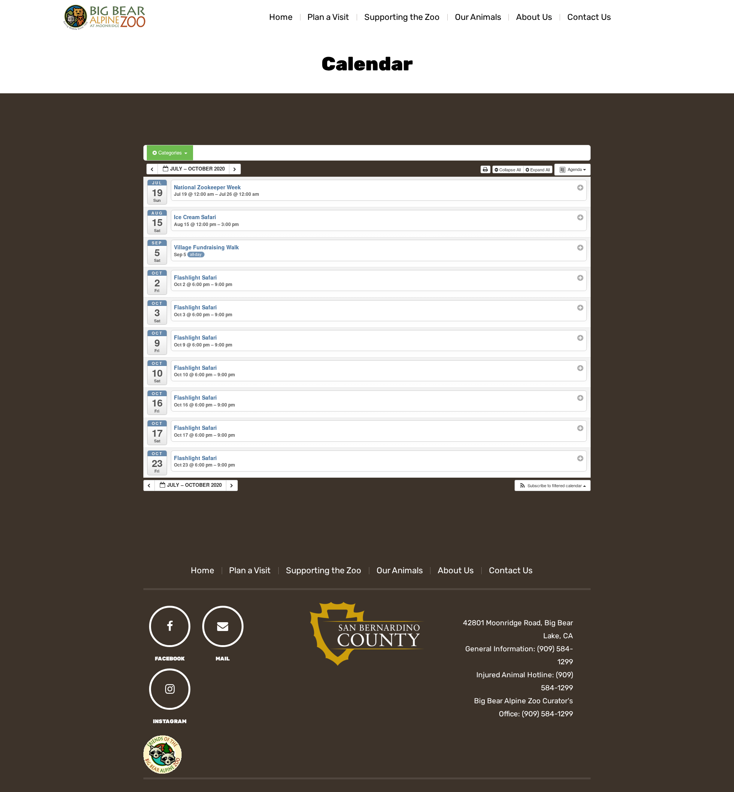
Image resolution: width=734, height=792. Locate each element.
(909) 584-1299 (547, 713)
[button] (552, 485)
